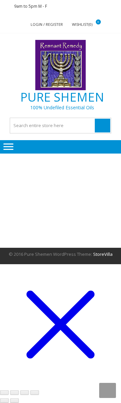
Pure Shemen (62, 97)
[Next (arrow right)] (14, 400)
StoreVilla (103, 254)
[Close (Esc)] (34, 392)
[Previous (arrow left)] (4, 400)
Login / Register (47, 24)
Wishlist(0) (82, 24)
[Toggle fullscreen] (14, 392)
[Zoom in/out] (4, 392)
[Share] (24, 392)
